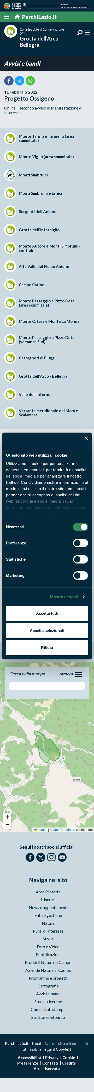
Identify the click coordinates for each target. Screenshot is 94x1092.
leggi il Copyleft (57, 1049)
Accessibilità (29, 1057)
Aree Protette (48, 891)
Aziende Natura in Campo (48, 970)
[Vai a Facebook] (30, 857)
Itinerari (48, 899)
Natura (48, 923)
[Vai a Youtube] (62, 857)
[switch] (80, 543)
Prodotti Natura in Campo (48, 962)
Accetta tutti (47, 613)
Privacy (51, 1057)
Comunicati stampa (48, 1009)
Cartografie (48, 985)
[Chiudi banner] (86, 438)
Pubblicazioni (48, 954)
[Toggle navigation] (78, 674)
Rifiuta (47, 647)
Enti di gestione (48, 915)
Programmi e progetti (48, 977)
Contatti (50, 1063)
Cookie (68, 1057)
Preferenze (27, 1063)
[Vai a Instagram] (51, 857)
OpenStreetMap (64, 829)
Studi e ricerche (48, 1001)
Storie (48, 938)
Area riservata (47, 1068)
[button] (7, 817)
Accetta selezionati (47, 630)
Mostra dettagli (64, 597)
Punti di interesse (48, 930)
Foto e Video (48, 946)
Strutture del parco (48, 1017)
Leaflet (42, 829)
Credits (69, 1063)
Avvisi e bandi (22, 63)
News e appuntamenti (48, 907)
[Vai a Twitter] (40, 857)
